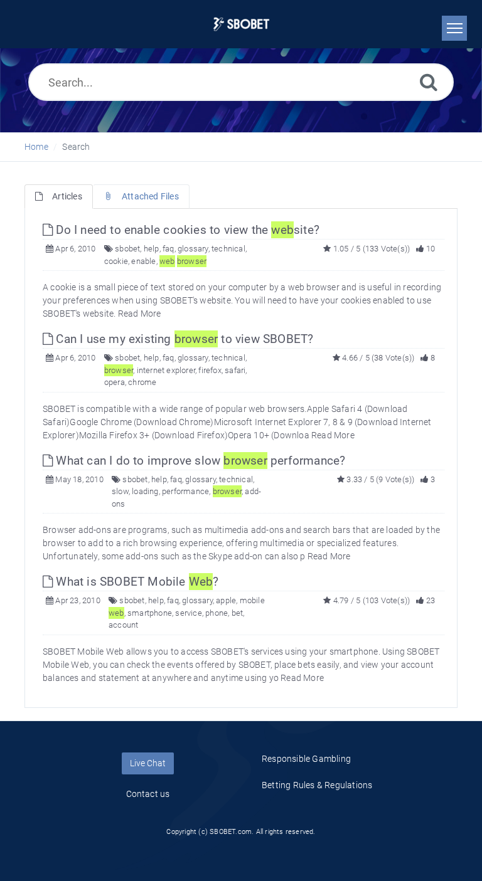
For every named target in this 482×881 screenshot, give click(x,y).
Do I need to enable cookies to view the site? (186, 230)
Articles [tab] (67, 196)
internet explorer (166, 370)
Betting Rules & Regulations (317, 785)
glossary (193, 248)
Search (76, 147)
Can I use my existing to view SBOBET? (183, 339)
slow (120, 491)
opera (114, 382)
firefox (209, 370)
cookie (116, 261)
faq (168, 248)
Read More (139, 314)
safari (235, 370)
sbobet (127, 248)
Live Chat (148, 763)
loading (145, 491)
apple (226, 600)
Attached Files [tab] (150, 196)
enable (143, 261)
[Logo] (241, 24)
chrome (142, 382)
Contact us (148, 794)
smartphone (149, 613)
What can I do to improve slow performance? (199, 460)
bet (238, 613)
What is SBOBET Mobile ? (135, 581)
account (123, 625)
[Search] (428, 82)
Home (36, 147)
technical (228, 248)
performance (185, 491)
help (151, 248)
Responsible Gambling (306, 759)
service (188, 613)
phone (216, 613)
